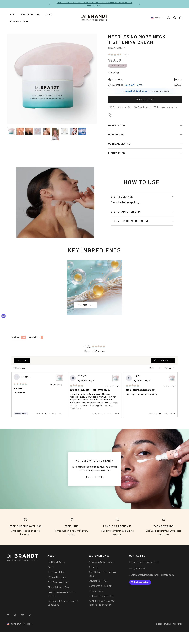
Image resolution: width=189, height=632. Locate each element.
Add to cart (145, 99)
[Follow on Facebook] (8, 614)
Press (50, 567)
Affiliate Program (56, 577)
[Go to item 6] (55, 134)
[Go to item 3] (29, 131)
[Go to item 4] (38, 131)
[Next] (174, 394)
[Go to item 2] (20, 131)
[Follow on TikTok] (29, 614)
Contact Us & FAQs (98, 581)
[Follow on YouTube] (22, 614)
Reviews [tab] (18, 338)
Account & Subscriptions (101, 562)
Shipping (93, 567)
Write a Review (165, 361)
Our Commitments (57, 582)
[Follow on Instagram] (15, 614)
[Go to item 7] (64, 131)
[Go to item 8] (73, 131)
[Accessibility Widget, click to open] (3, 316)
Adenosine (85, 305)
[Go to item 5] (47, 131)
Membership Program (100, 586)
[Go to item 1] (11, 131)
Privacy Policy (95, 591)
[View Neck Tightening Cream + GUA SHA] (59, 377)
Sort (152, 368)
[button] (118, 54)
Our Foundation (56, 572)
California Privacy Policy (101, 596)
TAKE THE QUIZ (94, 477)
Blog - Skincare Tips (58, 587)
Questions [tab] (36, 338)
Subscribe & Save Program (136, 91)
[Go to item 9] (82, 131)
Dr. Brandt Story (56, 562)
